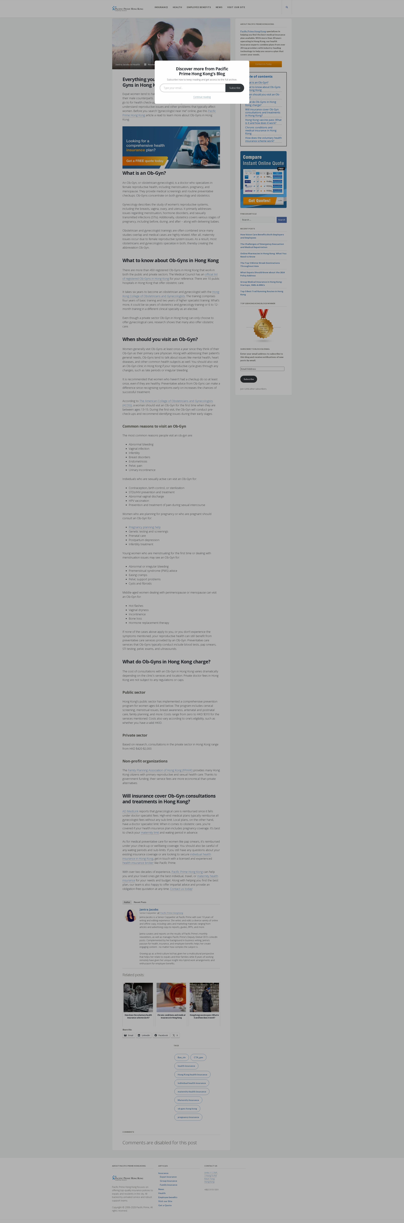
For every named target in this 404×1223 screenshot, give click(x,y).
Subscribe (234, 88)
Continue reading (202, 96)
